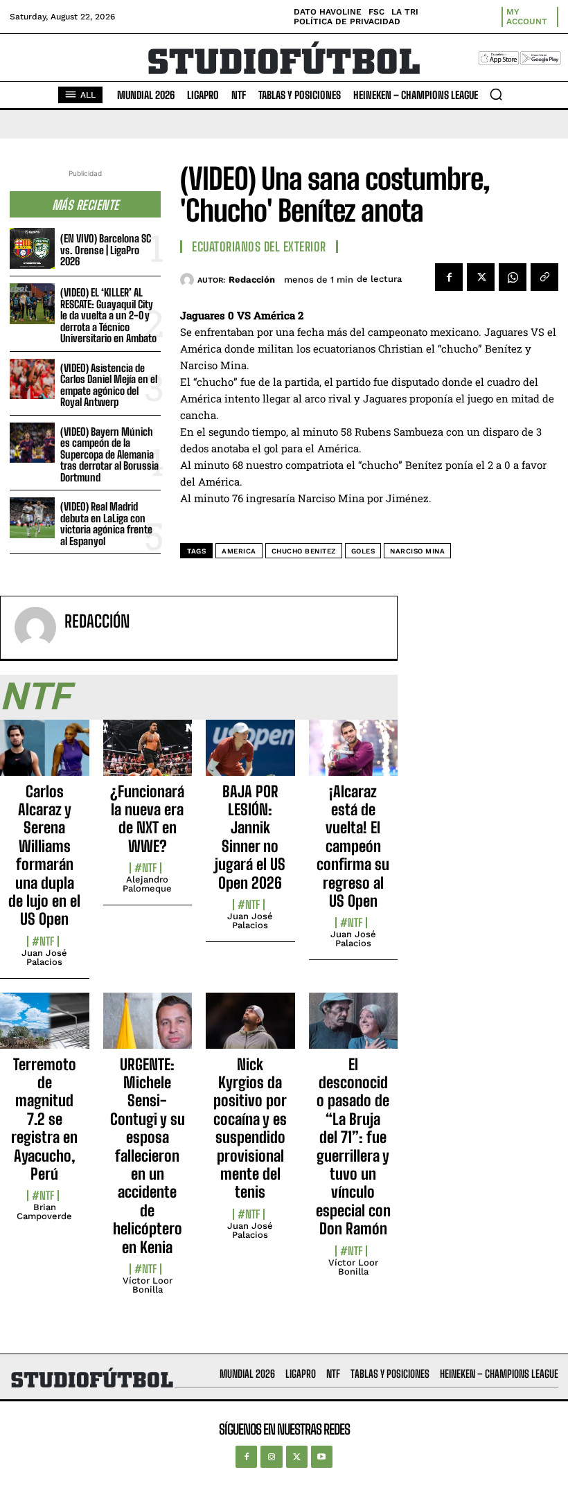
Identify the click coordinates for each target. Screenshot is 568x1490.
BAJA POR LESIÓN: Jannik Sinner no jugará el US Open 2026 (250, 837)
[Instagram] (271, 1456)
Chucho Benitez (304, 551)
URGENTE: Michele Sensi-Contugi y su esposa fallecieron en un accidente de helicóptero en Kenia (147, 1156)
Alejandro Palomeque (147, 884)
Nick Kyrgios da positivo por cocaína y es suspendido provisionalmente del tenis (250, 1128)
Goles (363, 551)
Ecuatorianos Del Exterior (259, 246)
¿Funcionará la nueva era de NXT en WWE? (147, 818)
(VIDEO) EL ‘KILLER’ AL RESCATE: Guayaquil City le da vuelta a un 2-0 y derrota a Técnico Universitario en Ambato (108, 315)
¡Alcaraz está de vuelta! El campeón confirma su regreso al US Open (353, 846)
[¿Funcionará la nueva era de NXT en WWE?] (148, 755)
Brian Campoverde (44, 1211)
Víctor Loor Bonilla (147, 1285)
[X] (481, 277)
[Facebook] (449, 277)
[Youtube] (321, 1456)
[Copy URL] (544, 277)
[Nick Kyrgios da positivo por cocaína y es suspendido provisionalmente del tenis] (250, 1028)
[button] (496, 94)
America (239, 551)
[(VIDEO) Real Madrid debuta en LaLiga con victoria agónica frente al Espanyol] (32, 517)
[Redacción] (188, 280)
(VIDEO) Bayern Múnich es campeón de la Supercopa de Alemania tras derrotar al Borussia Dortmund (109, 454)
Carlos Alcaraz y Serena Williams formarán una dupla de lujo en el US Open (44, 855)
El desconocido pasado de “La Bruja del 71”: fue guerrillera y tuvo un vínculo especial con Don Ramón (353, 1147)
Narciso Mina (417, 551)
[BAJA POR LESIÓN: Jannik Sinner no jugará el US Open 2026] (250, 755)
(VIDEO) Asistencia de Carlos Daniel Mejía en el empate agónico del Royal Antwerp (108, 385)
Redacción (252, 279)
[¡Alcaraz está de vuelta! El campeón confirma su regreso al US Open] (353, 755)
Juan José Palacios (44, 957)
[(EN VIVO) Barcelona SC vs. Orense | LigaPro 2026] (32, 248)
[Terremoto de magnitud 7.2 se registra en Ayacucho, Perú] (44, 1028)
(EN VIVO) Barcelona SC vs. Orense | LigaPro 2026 (105, 249)
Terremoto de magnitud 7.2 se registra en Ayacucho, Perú (44, 1119)
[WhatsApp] (512, 277)
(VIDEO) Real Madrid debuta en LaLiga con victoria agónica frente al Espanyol (106, 523)
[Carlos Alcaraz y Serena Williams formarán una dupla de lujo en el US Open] (44, 755)
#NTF (43, 941)
